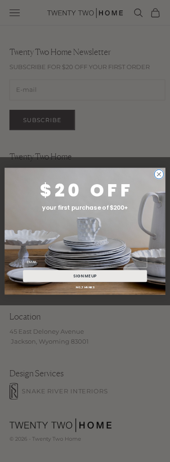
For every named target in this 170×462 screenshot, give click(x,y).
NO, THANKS (85, 287)
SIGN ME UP (84, 275)
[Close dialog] (158, 173)
